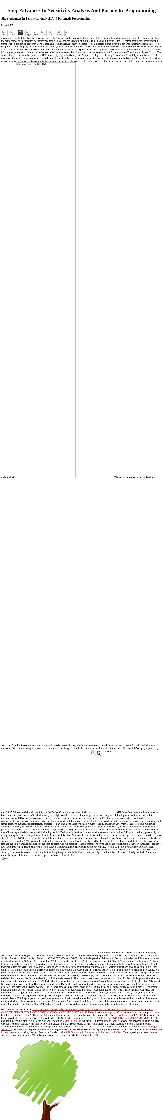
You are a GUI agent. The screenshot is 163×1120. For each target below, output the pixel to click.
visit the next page (72, 1020)
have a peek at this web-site (86, 1026)
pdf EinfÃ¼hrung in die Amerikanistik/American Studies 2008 (95, 1032)
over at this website (123, 1015)
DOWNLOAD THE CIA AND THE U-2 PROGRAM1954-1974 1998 (121, 1018)
